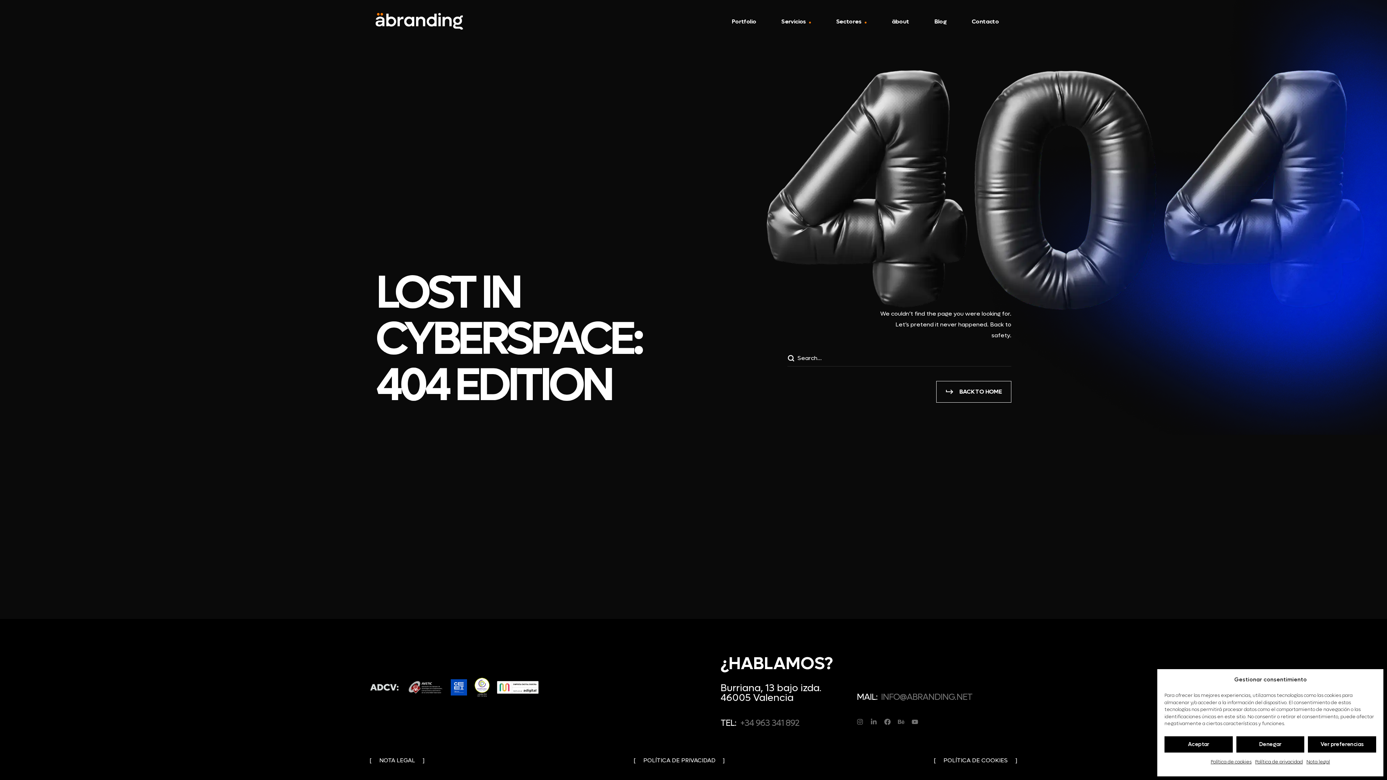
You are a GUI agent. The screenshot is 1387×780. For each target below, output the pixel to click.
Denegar (1270, 744)
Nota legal (1318, 762)
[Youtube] (915, 722)
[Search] (790, 359)
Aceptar (1198, 744)
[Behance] (901, 722)
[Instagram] (860, 722)
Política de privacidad (1279, 762)
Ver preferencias (1342, 744)
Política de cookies (1231, 762)
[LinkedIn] (873, 722)
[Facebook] (887, 722)
